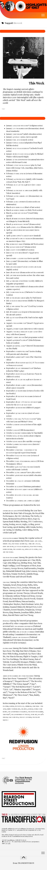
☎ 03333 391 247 (6, 841)
